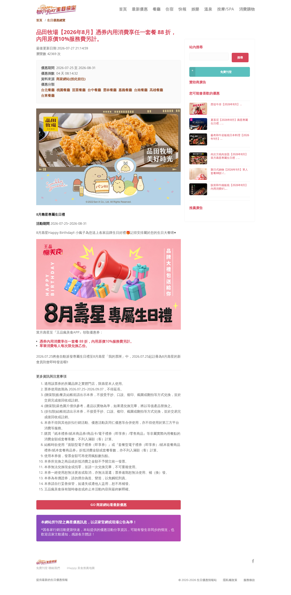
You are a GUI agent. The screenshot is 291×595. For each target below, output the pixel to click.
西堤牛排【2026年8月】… (226, 104)
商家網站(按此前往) (71, 79)
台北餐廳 (48, 90)
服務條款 (249, 580)
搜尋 (240, 57)
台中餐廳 (94, 90)
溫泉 (208, 9)
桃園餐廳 (63, 90)
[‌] (253, 561)
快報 (182, 9)
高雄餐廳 (156, 90)
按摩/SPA (225, 9)
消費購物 (247, 9)
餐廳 (157, 9)
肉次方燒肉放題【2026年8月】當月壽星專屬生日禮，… (229, 156)
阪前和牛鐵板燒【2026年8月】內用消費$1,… (229, 186)
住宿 (169, 9)
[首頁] (56, 9)
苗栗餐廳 (79, 90)
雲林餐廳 (110, 90)
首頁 (123, 9)
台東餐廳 (48, 95)
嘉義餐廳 (125, 90)
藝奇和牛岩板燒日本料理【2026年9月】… (230, 137)
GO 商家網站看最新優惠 (108, 504)
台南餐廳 (141, 90)
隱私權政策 (230, 580)
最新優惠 (140, 9)
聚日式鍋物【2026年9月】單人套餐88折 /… (229, 171)
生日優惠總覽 (56, 20)
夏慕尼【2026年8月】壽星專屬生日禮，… (229, 121)
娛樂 (195, 9)
